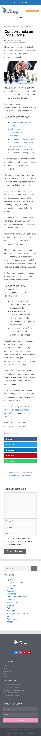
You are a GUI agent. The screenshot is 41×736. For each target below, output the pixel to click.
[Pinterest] (29, 652)
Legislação (11, 594)
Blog (10, 26)
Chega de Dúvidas (15, 583)
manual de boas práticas (20, 122)
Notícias (10, 605)
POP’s (12, 126)
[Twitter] (25, 2)
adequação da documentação (22, 139)
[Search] (34, 568)
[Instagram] (15, 2)
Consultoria (9, 434)
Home (6, 26)
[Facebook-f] (22, 2)
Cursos (10, 588)
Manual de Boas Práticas (17, 597)
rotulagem (14, 136)
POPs (9, 608)
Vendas (16, 434)
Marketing (11, 599)
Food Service (12, 591)
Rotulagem (11, 611)
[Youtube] (18, 2)
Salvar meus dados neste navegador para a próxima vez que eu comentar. (20, 541)
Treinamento (12, 619)
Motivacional (12, 602)
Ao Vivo (10, 580)
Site (8, 616)
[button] (20, 17)
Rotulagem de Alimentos (17, 613)
